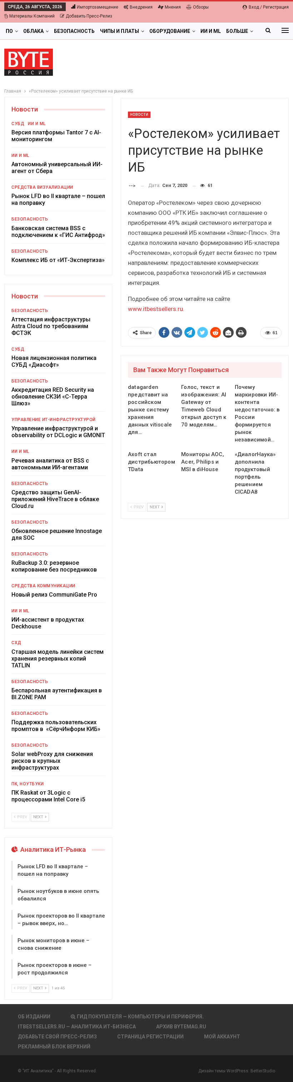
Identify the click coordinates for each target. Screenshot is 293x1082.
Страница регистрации (150, 1036)
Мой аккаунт (222, 1036)
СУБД (17, 123)
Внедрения (141, 7)
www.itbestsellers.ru (155, 308)
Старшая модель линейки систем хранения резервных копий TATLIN (57, 658)
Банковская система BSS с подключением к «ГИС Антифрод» (58, 231)
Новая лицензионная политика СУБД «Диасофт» (53, 361)
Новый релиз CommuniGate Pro (54, 594)
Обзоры (201, 7)
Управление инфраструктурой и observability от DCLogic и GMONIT (58, 432)
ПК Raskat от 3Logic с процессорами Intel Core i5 (48, 796)
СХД (16, 642)
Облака (33, 31)
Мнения (173, 7)
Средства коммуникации (43, 585)
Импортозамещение (97, 7)
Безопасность (74, 31)
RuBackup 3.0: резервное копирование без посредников (54, 566)
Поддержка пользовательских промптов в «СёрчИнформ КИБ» (55, 725)
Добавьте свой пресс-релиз (57, 1036)
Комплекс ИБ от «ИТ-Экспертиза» (58, 260)
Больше (237, 31)
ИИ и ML (210, 31)
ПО (9, 31)
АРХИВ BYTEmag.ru (181, 1026)
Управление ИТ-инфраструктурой (53, 419)
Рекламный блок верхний (54, 1046)
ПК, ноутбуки (27, 783)
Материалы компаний (32, 16)
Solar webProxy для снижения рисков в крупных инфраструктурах (52, 761)
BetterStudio (262, 1070)
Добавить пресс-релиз (89, 16)
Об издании (34, 1016)
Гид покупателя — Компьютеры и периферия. (140, 1016)
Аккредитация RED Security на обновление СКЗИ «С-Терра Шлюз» (52, 396)
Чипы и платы (119, 31)
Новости (139, 115)
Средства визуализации (42, 187)
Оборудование (169, 31)
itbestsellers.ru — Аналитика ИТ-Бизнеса (77, 1026)
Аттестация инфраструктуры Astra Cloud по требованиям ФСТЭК (50, 326)
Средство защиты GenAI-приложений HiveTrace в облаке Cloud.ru (55, 499)
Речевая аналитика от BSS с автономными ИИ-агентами (50, 464)
